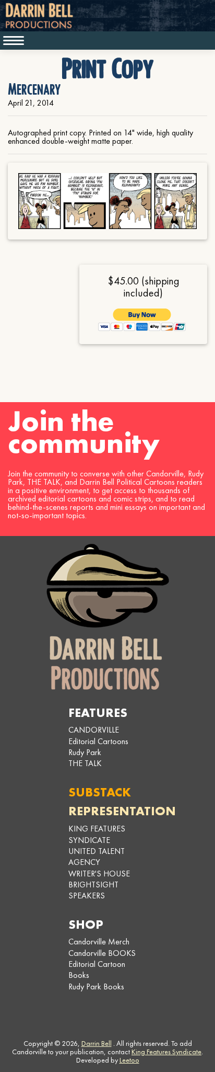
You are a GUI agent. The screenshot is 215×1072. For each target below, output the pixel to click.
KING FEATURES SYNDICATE (96, 834)
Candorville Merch (98, 941)
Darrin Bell (96, 1043)
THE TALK (85, 763)
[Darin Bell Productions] (107, 617)
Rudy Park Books (96, 986)
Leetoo (129, 1060)
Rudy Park (84, 752)
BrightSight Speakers (93, 890)
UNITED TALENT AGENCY (96, 857)
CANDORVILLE (93, 729)
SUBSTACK (99, 792)
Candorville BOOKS (102, 953)
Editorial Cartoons (98, 741)
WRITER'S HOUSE (99, 873)
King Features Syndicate (166, 1051)
